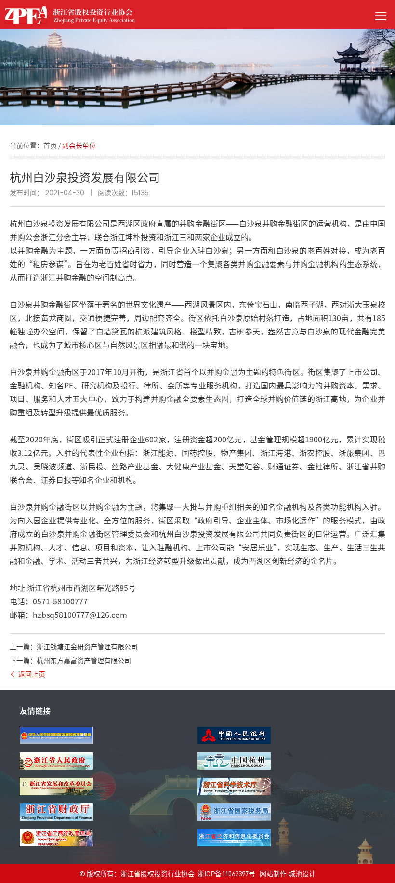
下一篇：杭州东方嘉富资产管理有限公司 (70, 660)
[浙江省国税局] (234, 818)
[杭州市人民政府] (234, 767)
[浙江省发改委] (56, 792)
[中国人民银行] (234, 741)
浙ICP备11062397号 (226, 873)
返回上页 (31, 674)
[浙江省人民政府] (56, 767)
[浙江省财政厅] (56, 818)
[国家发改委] (56, 741)
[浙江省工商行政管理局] (56, 843)
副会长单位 (79, 145)
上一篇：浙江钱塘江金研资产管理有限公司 (74, 646)
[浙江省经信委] (234, 843)
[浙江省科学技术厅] (234, 792)
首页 (50, 145)
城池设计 (302, 873)
